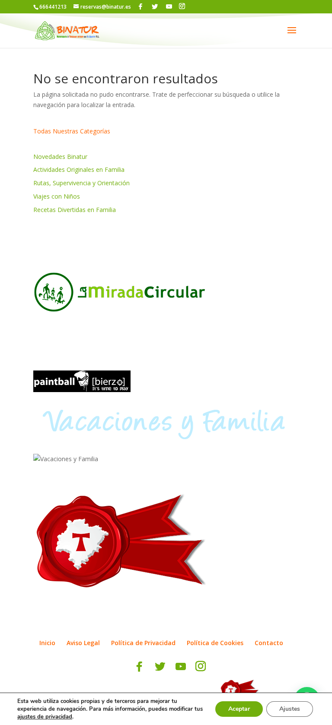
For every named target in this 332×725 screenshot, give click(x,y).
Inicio (47, 643)
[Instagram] (182, 6)
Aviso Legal (83, 643)
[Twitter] (155, 6)
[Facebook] (140, 6)
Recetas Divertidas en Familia (74, 210)
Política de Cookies (215, 643)
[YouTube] (169, 6)
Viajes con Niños (56, 196)
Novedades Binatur (60, 156)
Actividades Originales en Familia (78, 169)
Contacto (269, 643)
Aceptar (239, 709)
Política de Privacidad (143, 643)
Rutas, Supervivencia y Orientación (81, 183)
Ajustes (289, 709)
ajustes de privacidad (44, 717)
